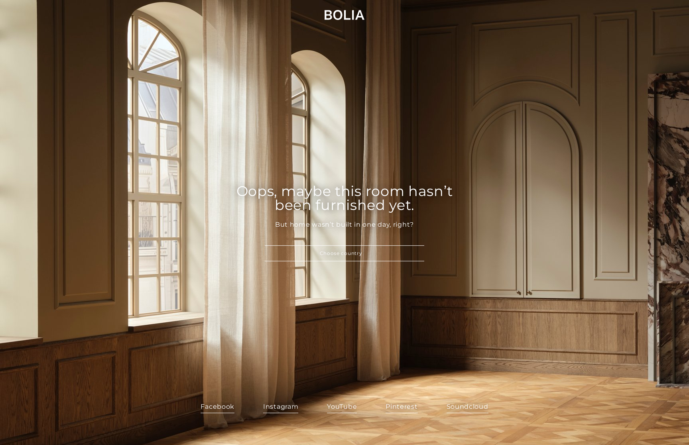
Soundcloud (467, 406)
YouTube (342, 406)
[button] (344, 253)
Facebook (217, 406)
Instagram (280, 406)
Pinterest (401, 406)
